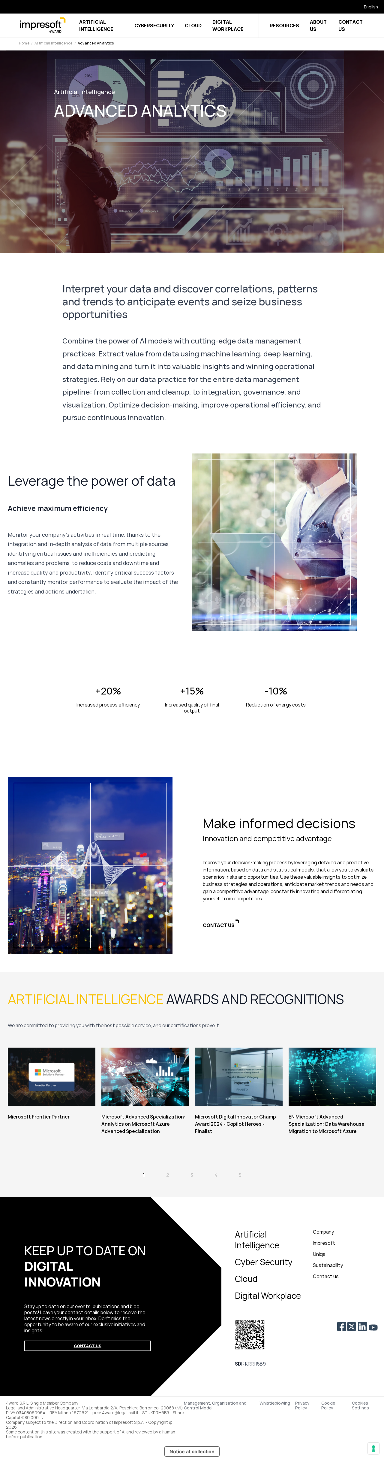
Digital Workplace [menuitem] (268, 1295)
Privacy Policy (302, 1405)
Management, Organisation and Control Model (215, 1405)
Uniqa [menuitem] (319, 1254)
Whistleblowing (275, 1403)
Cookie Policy (328, 1405)
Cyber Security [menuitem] (263, 1262)
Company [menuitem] (323, 1232)
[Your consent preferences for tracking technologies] (373, 1448)
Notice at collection (192, 1451)
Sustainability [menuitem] (328, 1265)
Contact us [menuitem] (326, 1276)
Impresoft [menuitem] (324, 1243)
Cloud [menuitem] (246, 1278)
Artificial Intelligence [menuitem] (257, 1240)
